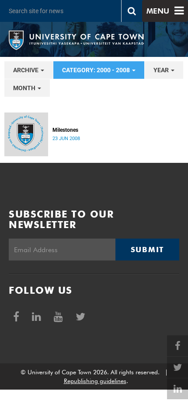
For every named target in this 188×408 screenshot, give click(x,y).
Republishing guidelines (95, 380)
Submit (147, 249)
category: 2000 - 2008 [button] (96, 70)
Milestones (65, 130)
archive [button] (26, 70)
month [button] (25, 87)
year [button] (161, 70)
